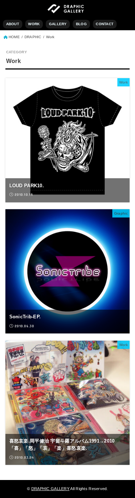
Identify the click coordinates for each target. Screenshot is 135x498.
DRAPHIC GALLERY (50, 488)
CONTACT (104, 24)
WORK (34, 24)
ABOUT (12, 24)
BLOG (81, 24)
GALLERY (58, 24)
